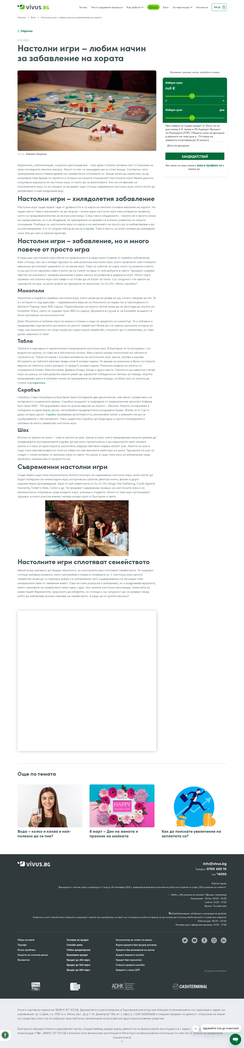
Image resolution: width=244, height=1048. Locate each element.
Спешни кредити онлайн (130, 964)
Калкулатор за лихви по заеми (134, 939)
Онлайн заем (75, 944)
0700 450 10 (216, 869)
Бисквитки (24, 959)
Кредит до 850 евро (78, 969)
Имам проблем (27, 949)
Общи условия (26, 939)
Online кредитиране (78, 949)
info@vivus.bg (214, 864)
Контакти (202, 7)
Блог (166, 7)
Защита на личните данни (33, 954)
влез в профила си (209, 165)
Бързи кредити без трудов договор (136, 944)
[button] (135, 7)
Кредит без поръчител (129, 959)
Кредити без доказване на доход (135, 949)
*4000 (221, 874)
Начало (22, 17)
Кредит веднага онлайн (130, 954)
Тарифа (22, 944)
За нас (83, 7)
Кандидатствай (195, 156)
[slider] (192, 96)
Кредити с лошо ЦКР (128, 969)
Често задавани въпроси (107, 7)
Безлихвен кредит (77, 954)
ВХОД (217, 7)
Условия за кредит (78, 939)
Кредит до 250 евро (78, 959)
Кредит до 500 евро (78, 964)
